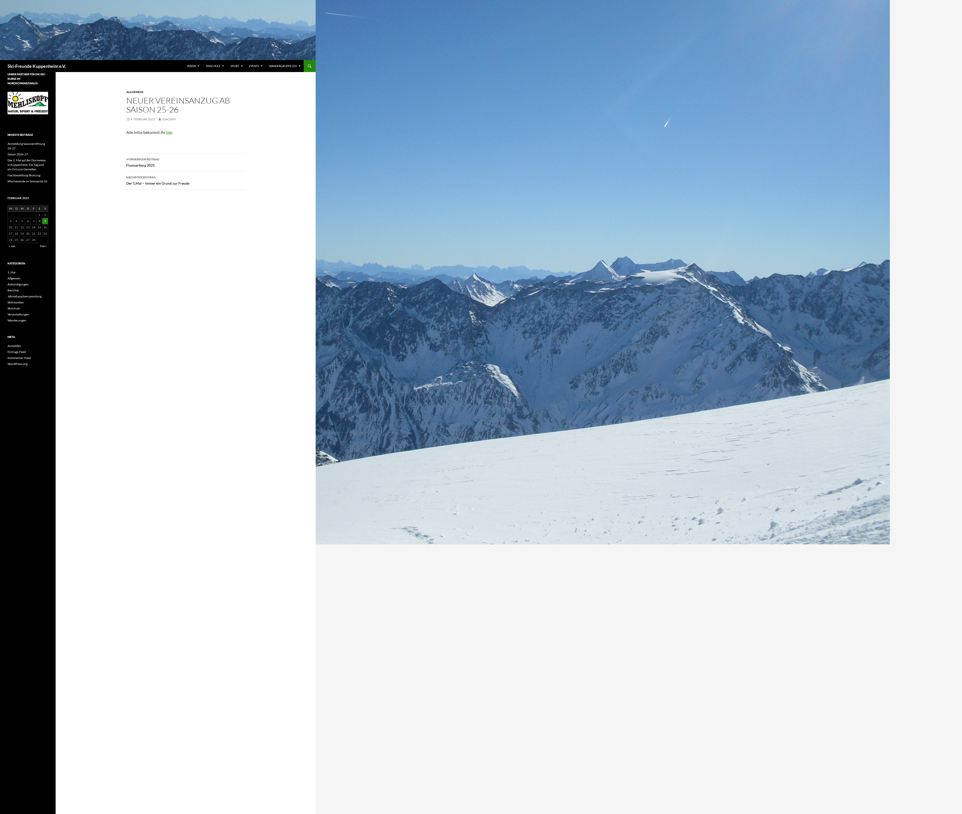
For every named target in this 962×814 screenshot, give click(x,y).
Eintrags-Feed (17, 352)
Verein (191, 66)
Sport (234, 66)
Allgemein (134, 92)
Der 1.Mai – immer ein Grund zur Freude (157, 180)
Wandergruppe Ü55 (283, 66)
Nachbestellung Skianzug (24, 175)
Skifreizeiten (16, 302)
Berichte (13, 290)
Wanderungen (17, 320)
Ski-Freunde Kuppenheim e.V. (37, 66)
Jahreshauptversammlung (25, 296)
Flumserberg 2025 (143, 162)
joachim (169, 119)
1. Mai (12, 272)
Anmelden (14, 346)
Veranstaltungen (18, 314)
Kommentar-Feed (19, 358)
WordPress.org (18, 364)
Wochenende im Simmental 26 (27, 181)
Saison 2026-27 (18, 154)
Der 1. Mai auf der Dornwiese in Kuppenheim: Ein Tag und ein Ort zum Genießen (27, 164)
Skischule (213, 66)
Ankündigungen (18, 284)
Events (254, 66)
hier (169, 132)
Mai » (43, 246)
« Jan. (12, 246)
